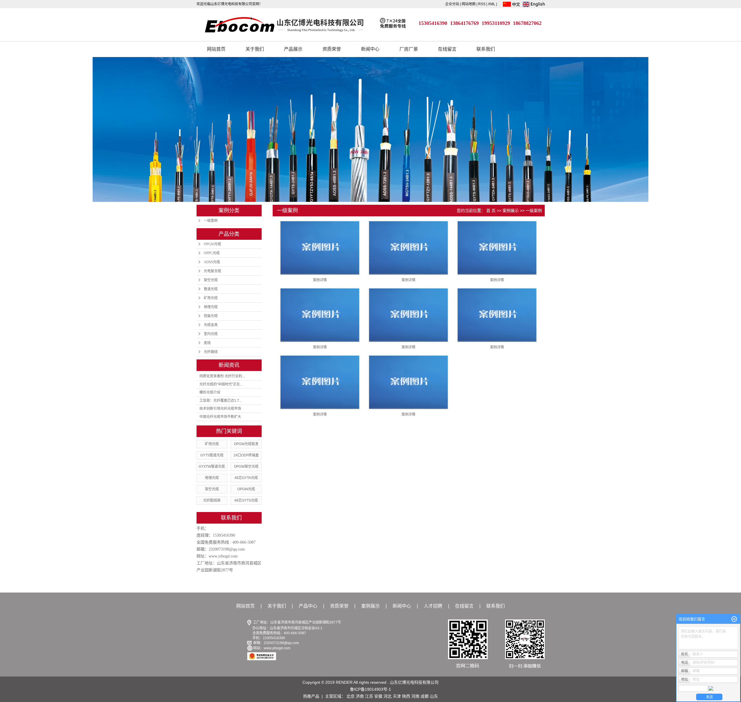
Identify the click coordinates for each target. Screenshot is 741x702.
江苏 (369, 696)
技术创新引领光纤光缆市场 (220, 409)
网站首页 (216, 49)
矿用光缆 (211, 298)
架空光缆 (211, 280)
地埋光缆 (211, 307)
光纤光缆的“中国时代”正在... (221, 384)
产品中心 (308, 606)
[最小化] (734, 619)
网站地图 (469, 4)
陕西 (406, 696)
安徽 (378, 696)
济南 (360, 696)
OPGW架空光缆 (246, 467)
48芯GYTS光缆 (246, 500)
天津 (397, 696)
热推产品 (311, 696)
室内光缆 (211, 334)
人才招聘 (433, 606)
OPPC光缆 (212, 253)
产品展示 (293, 49)
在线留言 (447, 49)
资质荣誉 (331, 49)
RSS (481, 4)
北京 (350, 696)
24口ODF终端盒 (246, 455)
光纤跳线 (211, 352)
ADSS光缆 (212, 262)
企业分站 (452, 4)
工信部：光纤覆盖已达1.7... (220, 400)
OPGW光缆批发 (246, 444)
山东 (434, 696)
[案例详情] (320, 248)
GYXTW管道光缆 (212, 467)
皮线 (207, 343)
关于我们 (254, 49)
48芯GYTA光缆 (246, 478)
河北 (388, 696)
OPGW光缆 (212, 244)
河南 (415, 696)
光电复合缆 (212, 271)
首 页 (491, 210)
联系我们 (485, 49)
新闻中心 (370, 49)
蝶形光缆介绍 (209, 392)
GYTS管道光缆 (211, 455)
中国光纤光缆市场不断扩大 (220, 417)
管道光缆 (211, 289)
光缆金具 (211, 325)
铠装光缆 (211, 316)
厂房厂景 (408, 49)
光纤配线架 (212, 500)
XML (491, 4)
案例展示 (510, 210)
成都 (425, 696)
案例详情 (320, 280)
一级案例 (211, 221)
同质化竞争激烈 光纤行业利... (222, 376)
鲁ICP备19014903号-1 (370, 689)
